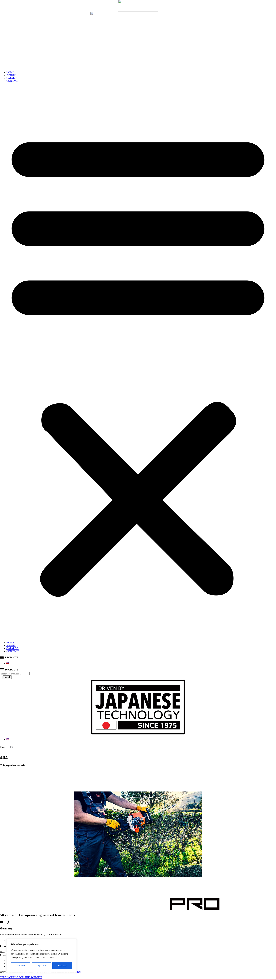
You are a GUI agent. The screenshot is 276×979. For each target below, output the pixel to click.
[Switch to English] (7, 663)
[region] (41, 956)
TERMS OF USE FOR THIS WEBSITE (21, 977)
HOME (10, 72)
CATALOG (12, 78)
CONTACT (12, 80)
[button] (138, 362)
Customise (20, 965)
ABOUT (10, 75)
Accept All (62, 965)
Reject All (41, 965)
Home (2, 747)
